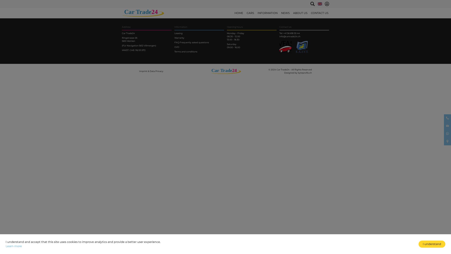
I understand (432, 244)
